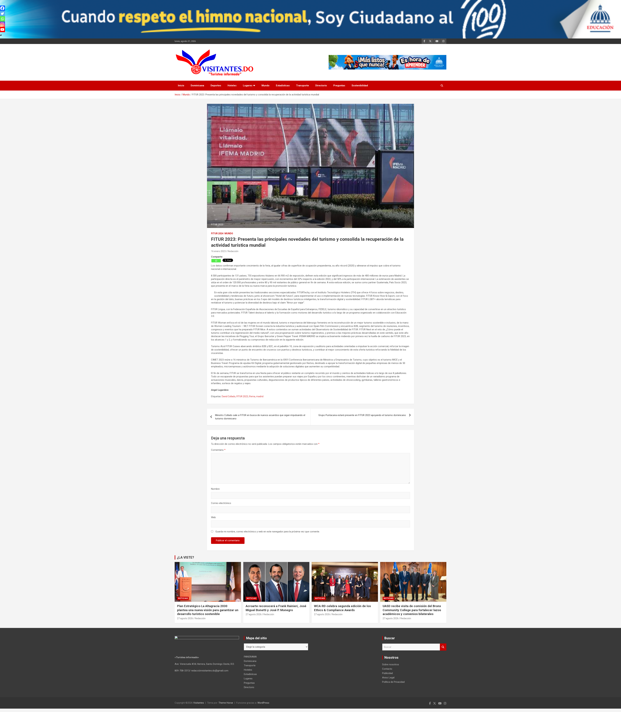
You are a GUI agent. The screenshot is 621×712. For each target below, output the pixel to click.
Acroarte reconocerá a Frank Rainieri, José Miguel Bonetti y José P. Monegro (276, 608)
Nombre (215, 488)
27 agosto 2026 (185, 618)
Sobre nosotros (390, 664)
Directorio (321, 85)
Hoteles (232, 85)
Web (213, 517)
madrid (259, 396)
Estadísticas (283, 85)
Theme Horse (225, 702)
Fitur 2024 (217, 233)
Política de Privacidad (393, 681)
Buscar (443, 647)
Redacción (233, 251)
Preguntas (339, 85)
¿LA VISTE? (185, 557)
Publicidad (387, 673)
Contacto (387, 668)
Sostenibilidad (360, 85)
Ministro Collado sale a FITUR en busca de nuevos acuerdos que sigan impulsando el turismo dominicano (260, 417)
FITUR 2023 (242, 396)
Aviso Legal (388, 677)
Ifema (252, 396)
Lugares (247, 85)
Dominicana (197, 85)
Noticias (183, 598)
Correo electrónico (221, 503)
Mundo (265, 85)
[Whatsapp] (216, 260)
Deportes (216, 85)
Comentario (218, 449)
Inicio (181, 85)
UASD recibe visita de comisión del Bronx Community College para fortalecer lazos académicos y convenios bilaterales (412, 610)
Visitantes (198, 702)
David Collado (228, 396)
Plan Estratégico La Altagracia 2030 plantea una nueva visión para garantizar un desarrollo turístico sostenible (207, 610)
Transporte (302, 85)
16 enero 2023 (218, 251)
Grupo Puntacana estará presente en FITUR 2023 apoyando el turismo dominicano (362, 415)
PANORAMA (250, 656)
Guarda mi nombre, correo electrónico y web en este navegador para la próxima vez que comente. (267, 531)
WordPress (263, 702)
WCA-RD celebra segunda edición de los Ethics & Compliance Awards (342, 608)
